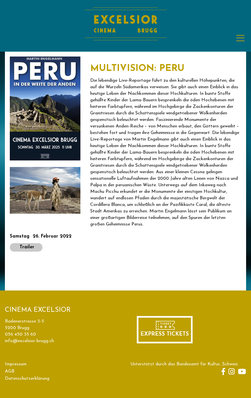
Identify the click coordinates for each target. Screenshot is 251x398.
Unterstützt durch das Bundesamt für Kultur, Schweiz (184, 364)
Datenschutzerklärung (27, 378)
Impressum (15, 364)
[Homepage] (125, 47)
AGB (9, 371)
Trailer (26, 247)
